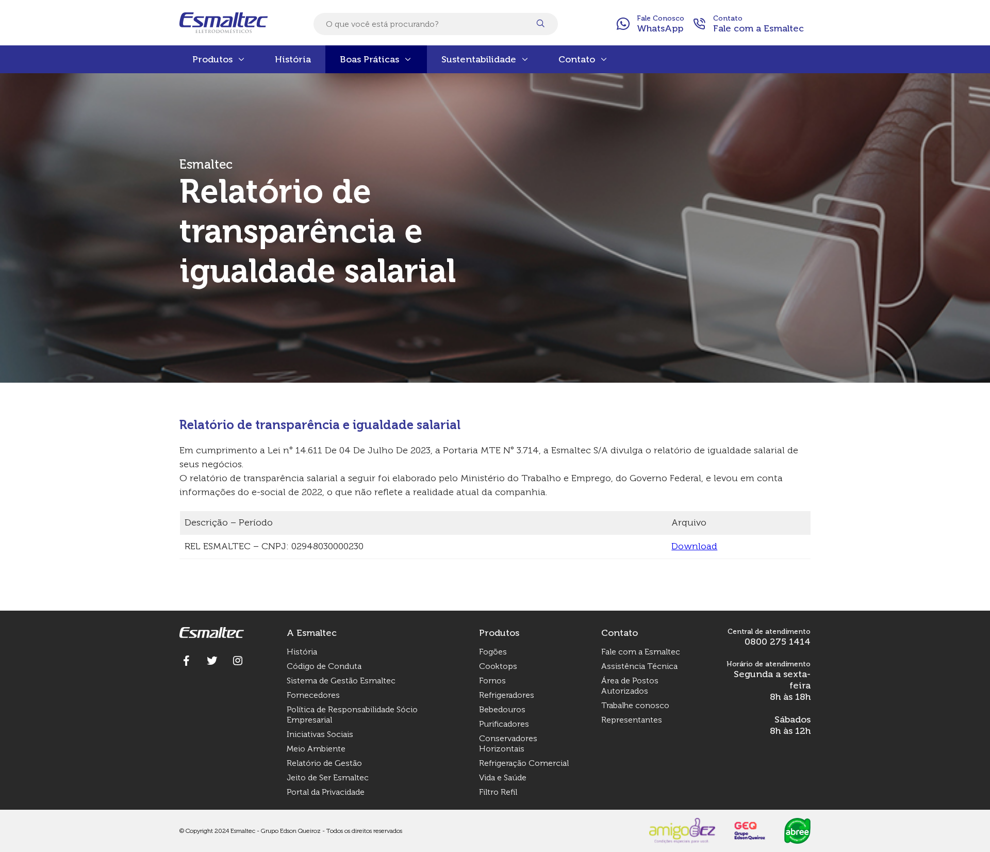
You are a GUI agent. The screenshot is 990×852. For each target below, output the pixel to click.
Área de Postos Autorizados (629, 686)
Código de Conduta (324, 666)
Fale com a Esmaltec (640, 652)
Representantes (631, 720)
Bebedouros (502, 709)
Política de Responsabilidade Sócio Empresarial (352, 714)
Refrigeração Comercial (524, 763)
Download (694, 546)
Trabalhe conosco (635, 705)
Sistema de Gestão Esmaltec (341, 680)
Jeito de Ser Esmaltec (328, 777)
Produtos (212, 59)
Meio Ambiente (316, 748)
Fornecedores (313, 695)
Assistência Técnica (639, 666)
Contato (576, 59)
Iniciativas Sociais (320, 734)
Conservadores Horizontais (508, 743)
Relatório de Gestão (324, 763)
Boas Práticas (369, 59)
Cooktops (498, 666)
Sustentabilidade (478, 59)
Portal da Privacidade (326, 792)
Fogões (493, 652)
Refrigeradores (506, 695)
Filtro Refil (498, 792)
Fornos (492, 680)
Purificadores (504, 724)
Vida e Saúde (502, 777)
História (293, 59)
